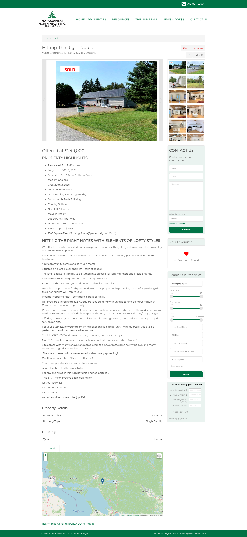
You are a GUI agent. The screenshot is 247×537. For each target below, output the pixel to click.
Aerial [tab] (53, 448)
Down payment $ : (179, 395)
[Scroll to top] (240, 531)
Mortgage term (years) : (180, 400)
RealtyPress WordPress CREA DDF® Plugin (68, 523)
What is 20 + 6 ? (177, 214)
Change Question (176, 223)
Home (80, 19)
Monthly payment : (178, 418)
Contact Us (199, 19)
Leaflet (123, 515)
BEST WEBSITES (197, 533)
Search (186, 374)
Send (185, 229)
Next (161, 100)
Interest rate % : (180, 405)
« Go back (53, 38)
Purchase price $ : (179, 390)
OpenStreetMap (133, 515)
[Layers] (159, 455)
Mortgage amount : (179, 413)
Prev (44, 100)
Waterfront (177, 366)
